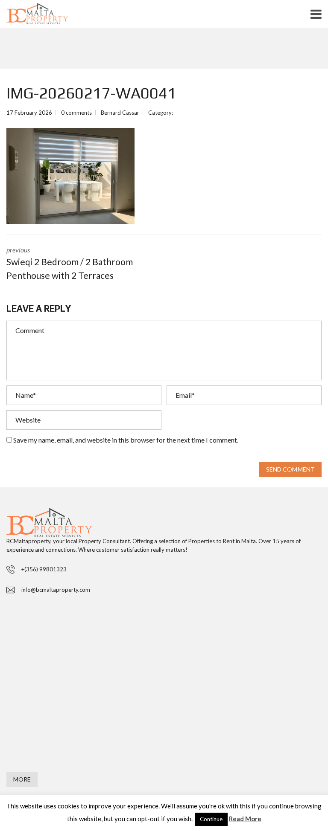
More (22, 779)
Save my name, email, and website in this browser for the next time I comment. (125, 440)
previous (69, 263)
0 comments (76, 112)
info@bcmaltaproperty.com (55, 589)
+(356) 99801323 (44, 569)
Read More (245, 818)
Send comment (290, 469)
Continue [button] (211, 819)
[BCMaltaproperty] (50, 15)
